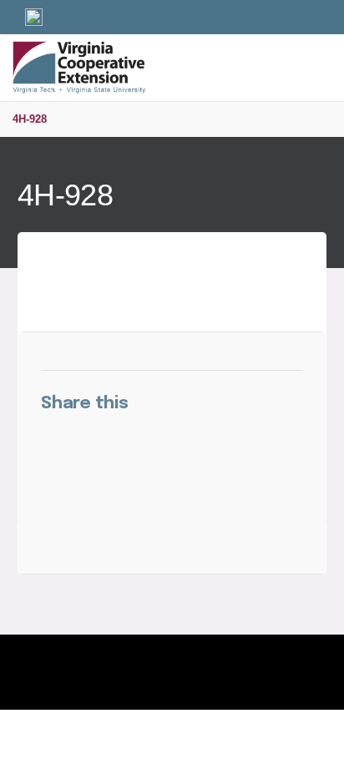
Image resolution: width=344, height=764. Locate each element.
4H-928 (30, 119)
